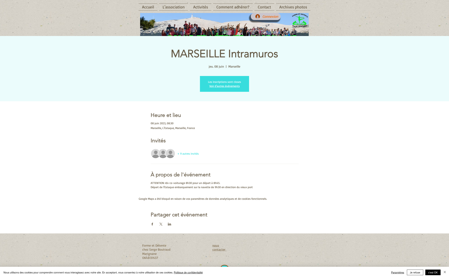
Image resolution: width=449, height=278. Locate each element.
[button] (173, 7)
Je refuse (415, 272)
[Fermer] (445, 272)
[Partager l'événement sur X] (161, 224)
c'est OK (433, 272)
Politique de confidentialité (188, 272)
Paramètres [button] (397, 272)
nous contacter (219, 247)
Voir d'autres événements (224, 86)
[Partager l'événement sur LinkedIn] (169, 224)
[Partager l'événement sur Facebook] (152, 224)
